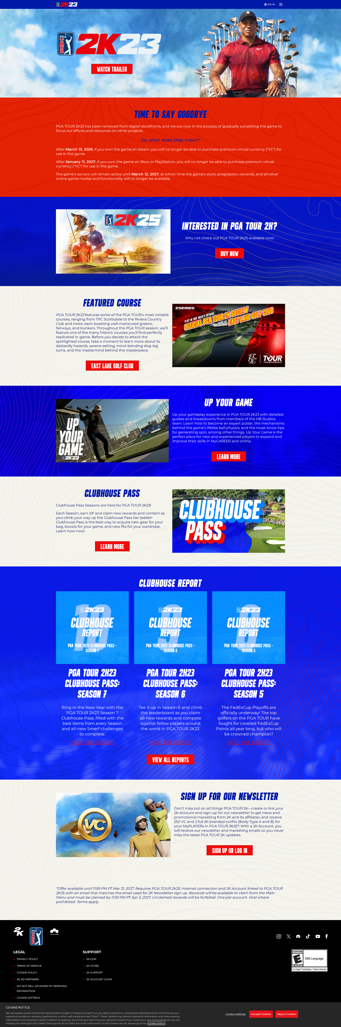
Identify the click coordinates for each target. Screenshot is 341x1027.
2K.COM (91, 959)
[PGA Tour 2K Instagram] (279, 936)
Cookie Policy (156, 1023)
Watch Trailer (112, 69)
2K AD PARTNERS (28, 979)
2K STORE (92, 965)
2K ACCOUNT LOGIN (99, 979)
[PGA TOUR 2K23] (67, 4)
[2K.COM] (18, 936)
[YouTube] (318, 936)
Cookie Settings (28, 997)
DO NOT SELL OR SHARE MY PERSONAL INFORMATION (42, 988)
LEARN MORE (228, 456)
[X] (288, 936)
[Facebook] (326, 936)
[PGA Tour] (36, 936)
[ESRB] (309, 960)
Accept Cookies (261, 1013)
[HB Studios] (54, 936)
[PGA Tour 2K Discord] (298, 936)
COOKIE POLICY (27, 972)
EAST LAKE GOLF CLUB (112, 365)
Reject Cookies (286, 1013)
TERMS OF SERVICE (29, 965)
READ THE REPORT (92, 742)
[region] (170, 1014)
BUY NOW (230, 253)
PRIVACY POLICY (27, 959)
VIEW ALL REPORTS (170, 759)
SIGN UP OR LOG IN (229, 850)
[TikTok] (308, 936)
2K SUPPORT (94, 972)
